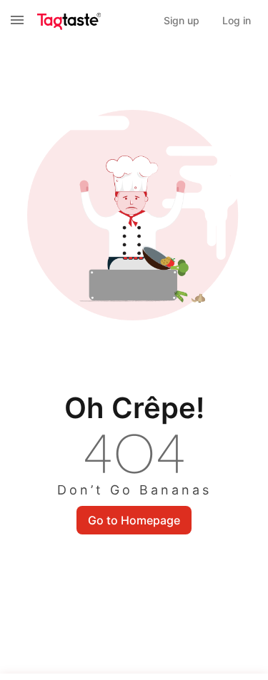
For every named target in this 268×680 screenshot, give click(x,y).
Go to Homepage (134, 520)
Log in (236, 20)
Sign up (181, 20)
